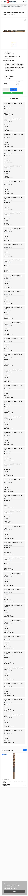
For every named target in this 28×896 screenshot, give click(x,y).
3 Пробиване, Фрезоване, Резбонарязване (16, 5)
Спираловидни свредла (16, 6)
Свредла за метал (6, 6)
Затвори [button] (14, 891)
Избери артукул (14, 98)
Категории (3, 5)
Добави (13, 89)
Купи (12, 93)
